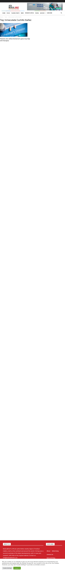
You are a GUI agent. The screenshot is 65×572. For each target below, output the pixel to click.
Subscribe (49, 13)
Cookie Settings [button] (7, 568)
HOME (3, 13)
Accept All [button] (17, 568)
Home (1, 17)
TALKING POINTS (15, 13)
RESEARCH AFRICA (29, 13)
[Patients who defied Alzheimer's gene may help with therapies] (15, 30)
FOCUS (8, 13)
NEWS (22, 13)
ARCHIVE (42, 13)
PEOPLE (37, 13)
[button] (61, 13)
